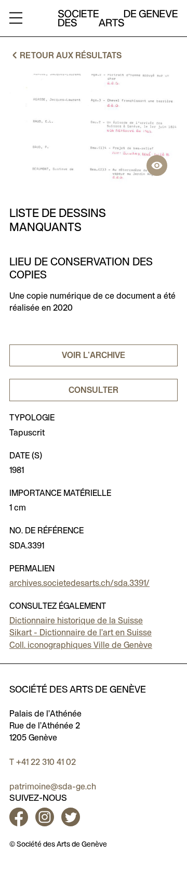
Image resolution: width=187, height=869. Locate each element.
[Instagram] (45, 817)
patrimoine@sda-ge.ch (52, 786)
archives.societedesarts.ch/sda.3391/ (79, 583)
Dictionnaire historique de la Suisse (76, 620)
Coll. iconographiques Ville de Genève (80, 645)
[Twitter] (71, 817)
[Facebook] (20, 817)
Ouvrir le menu (15, 18)
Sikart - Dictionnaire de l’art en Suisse (80, 632)
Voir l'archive (93, 355)
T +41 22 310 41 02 (42, 762)
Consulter (93, 390)
